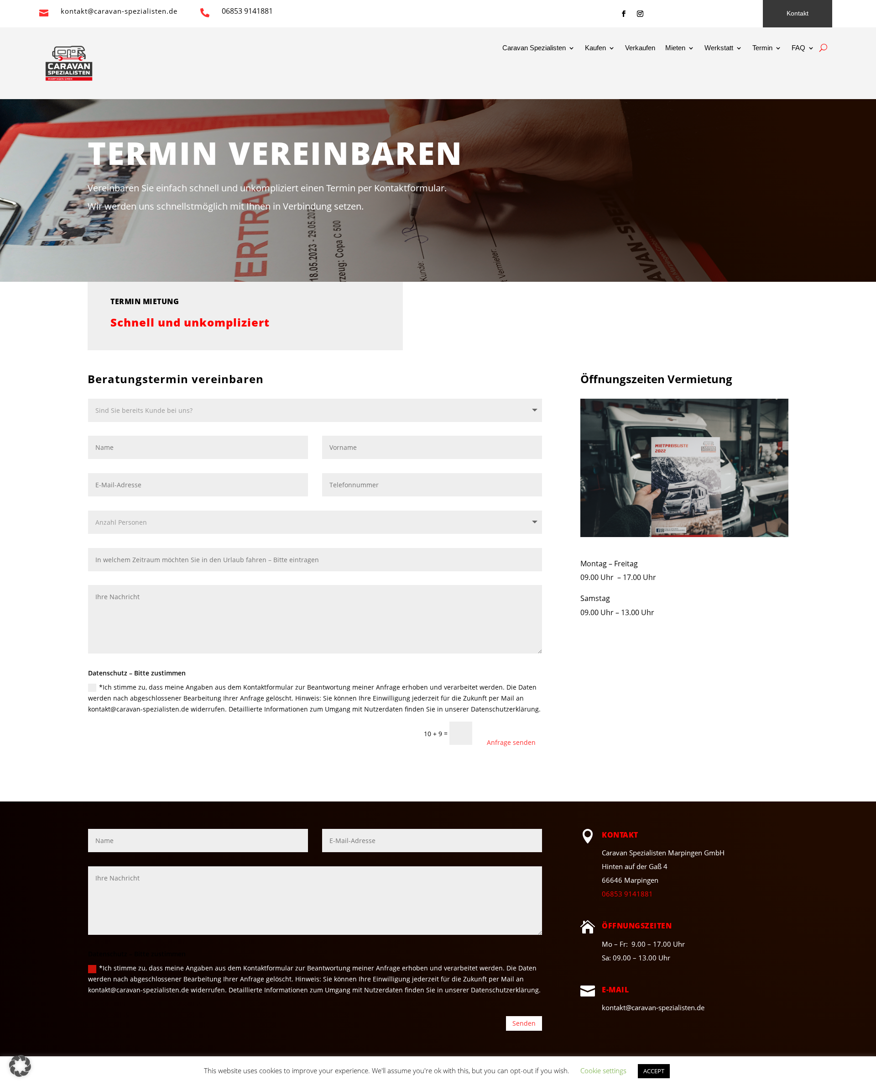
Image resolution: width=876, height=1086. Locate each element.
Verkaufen (640, 48)
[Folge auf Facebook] (623, 13)
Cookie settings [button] (603, 1070)
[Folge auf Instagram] (640, 13)
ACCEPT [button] (653, 1071)
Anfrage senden (511, 742)
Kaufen (595, 48)
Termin (762, 48)
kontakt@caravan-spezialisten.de (119, 11)
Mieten (675, 48)
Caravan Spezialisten (534, 48)
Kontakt (797, 13)
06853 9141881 (627, 893)
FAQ (798, 48)
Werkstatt (718, 48)
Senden (524, 1023)
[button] (20, 1066)
